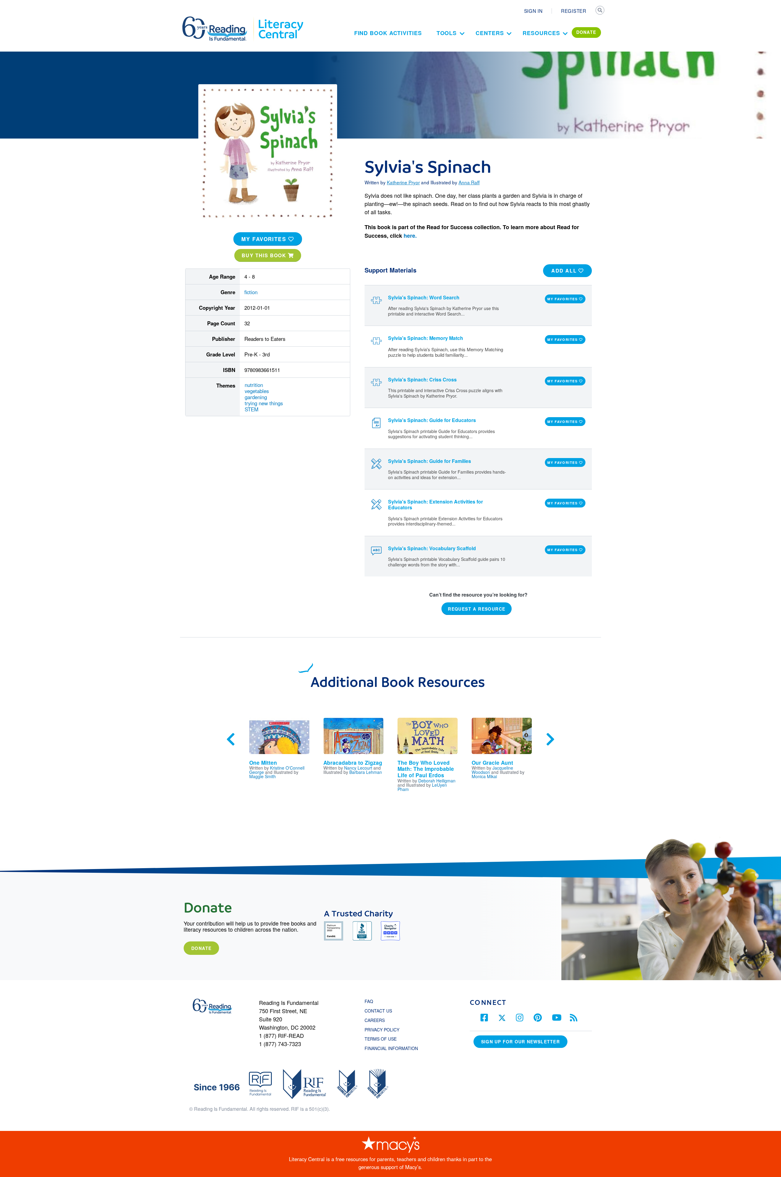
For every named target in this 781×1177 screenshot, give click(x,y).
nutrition (254, 384)
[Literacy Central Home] (280, 19)
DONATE (586, 32)
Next (550, 739)
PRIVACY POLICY (382, 1030)
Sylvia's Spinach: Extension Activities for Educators (435, 504)
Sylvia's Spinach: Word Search (423, 297)
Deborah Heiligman (436, 781)
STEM (251, 409)
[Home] (219, 19)
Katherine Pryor (403, 182)
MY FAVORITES (264, 239)
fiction (250, 292)
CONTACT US (380, 1011)
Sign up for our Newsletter (520, 1041)
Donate (201, 948)
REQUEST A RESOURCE (476, 609)
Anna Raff (469, 182)
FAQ (369, 1001)
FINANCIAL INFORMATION (391, 1048)
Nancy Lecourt (358, 768)
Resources (541, 33)
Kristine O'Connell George (276, 770)
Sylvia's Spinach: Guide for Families (429, 460)
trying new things (264, 403)
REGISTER (573, 10)
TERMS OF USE (384, 1039)
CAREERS (375, 1020)
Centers (490, 33)
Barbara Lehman (365, 772)
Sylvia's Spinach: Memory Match (425, 337)
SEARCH (600, 11)
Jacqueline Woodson (492, 770)
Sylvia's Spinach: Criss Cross (422, 379)
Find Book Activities (388, 33)
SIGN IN (533, 10)
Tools (447, 33)
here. (410, 236)
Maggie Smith (262, 776)
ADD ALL (564, 270)
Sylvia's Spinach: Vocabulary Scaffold (432, 548)
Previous (230, 739)
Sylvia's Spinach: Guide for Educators (432, 420)
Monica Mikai (484, 776)
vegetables (257, 391)
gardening (256, 397)
